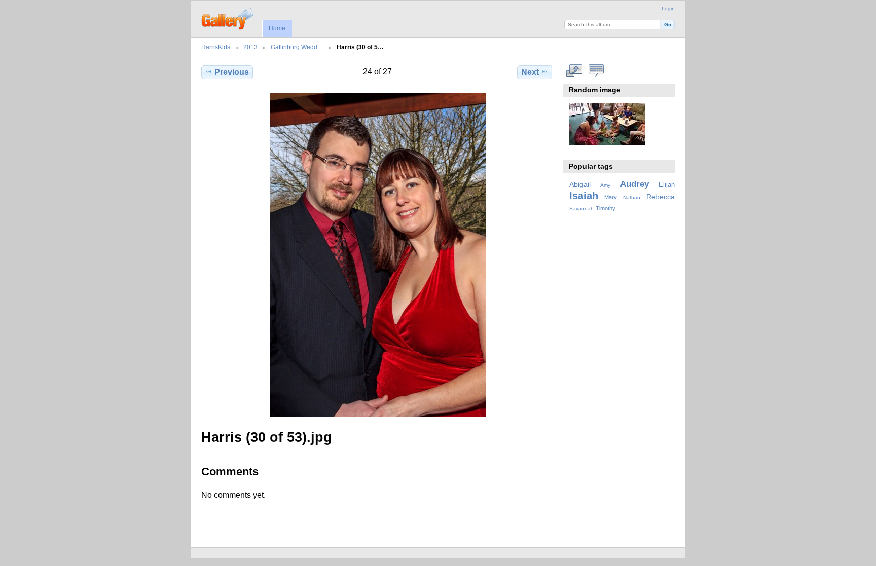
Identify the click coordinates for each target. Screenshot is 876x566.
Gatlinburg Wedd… (297, 47)
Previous (231, 72)
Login (668, 8)
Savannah (581, 208)
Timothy (605, 208)
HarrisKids (215, 47)
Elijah (667, 184)
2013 (250, 47)
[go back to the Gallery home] (228, 18)
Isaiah (583, 195)
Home (277, 28)
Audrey (634, 184)
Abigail (580, 184)
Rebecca (660, 197)
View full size (575, 71)
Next (530, 72)
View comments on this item (596, 71)
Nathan (631, 197)
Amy (605, 185)
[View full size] (377, 255)
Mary (610, 197)
